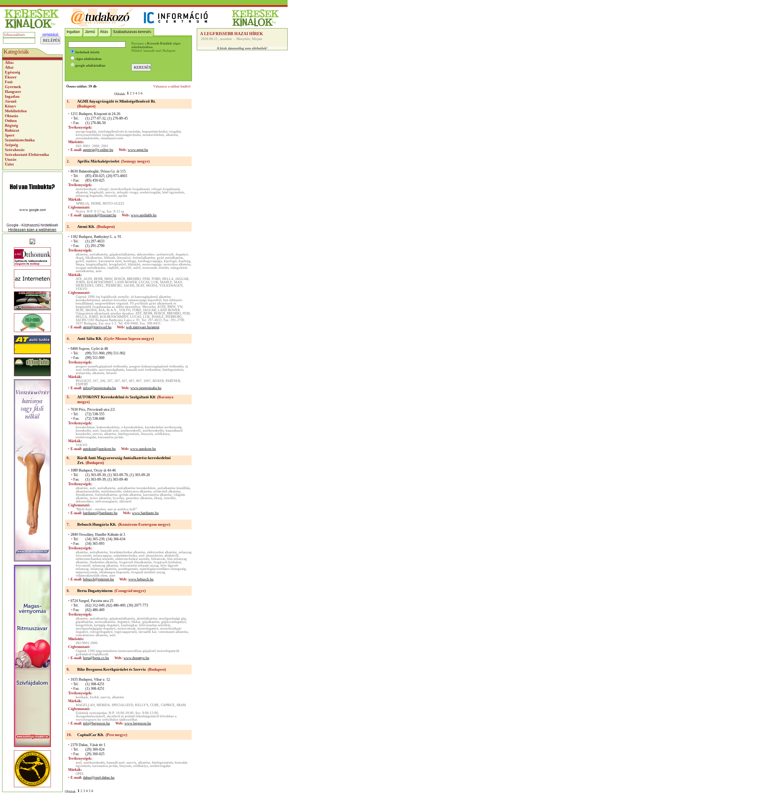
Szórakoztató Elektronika (27, 154)
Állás (9, 62)
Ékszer (11, 77)
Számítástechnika (20, 140)
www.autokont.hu (143, 449)
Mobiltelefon (16, 111)
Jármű (10, 101)
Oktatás (11, 115)
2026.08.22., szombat (216, 39)
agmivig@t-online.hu (98, 150)
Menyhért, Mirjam (249, 39)
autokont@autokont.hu (99, 449)
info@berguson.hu (96, 723)
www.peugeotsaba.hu (145, 388)
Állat (9, 67)
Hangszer (13, 91)
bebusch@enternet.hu (98, 579)
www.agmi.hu (138, 150)
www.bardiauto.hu (145, 513)
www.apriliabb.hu (144, 215)
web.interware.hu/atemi (142, 327)
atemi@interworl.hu (97, 327)
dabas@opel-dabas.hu (98, 777)
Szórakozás (15, 149)
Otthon (11, 120)
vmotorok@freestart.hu (99, 215)
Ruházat (12, 130)
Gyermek (13, 86)
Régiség (11, 125)
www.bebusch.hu (140, 579)
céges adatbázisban (88, 59)
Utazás (10, 159)
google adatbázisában (90, 65)
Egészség (12, 72)
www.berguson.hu (137, 723)
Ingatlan (12, 96)
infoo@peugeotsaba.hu (99, 388)
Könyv (10, 106)
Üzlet (9, 164)
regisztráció (50, 34)
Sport (9, 135)
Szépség (11, 145)
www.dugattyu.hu (136, 658)
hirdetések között (87, 52)
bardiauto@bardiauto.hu (100, 513)
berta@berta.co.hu (96, 658)
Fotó (9, 82)
